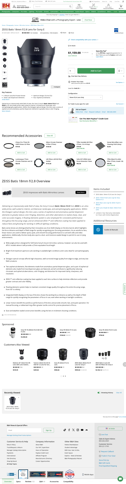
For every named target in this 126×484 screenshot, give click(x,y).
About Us (104, 1)
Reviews (30, 481)
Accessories (54, 481)
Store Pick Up (104, 460)
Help (111, 1)
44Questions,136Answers (49, 33)
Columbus (62, 14)
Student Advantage (71, 447)
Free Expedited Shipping (108, 466)
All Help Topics (12, 464)
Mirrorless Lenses (25, 25)
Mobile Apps (89, 474)
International (11, 456)
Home (3, 25)
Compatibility (68, 481)
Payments (10, 453)
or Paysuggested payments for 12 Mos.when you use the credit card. (109, 54)
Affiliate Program (41, 456)
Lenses (17, 25)
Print (72, 33)
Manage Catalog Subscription (16, 450)
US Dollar (112, 429)
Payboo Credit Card (42, 453)
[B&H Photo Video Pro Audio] (7, 6)
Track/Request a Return (14, 447)
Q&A (42, 481)
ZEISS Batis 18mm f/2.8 (37, 25)
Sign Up (48, 430)
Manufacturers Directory (44, 458)
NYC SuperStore (96, 1)
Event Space (69, 453)
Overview (8, 481)
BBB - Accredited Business (12, 474)
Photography (9, 25)
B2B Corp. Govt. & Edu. (72, 450)
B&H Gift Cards (104, 463)
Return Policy (11, 445)
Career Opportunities (43, 461)
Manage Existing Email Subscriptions (19, 435)
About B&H (39, 445)
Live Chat (117, 1)
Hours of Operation (42, 450)
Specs (18, 481)
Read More (80, 192)
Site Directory (11, 458)
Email (10, 430)
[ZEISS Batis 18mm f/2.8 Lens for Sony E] (36, 63)
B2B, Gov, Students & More (18, 1)
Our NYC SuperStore (42, 447)
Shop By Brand (12, 461)
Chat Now (88, 20)
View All (50, 136)
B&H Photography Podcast (73, 458)
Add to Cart (96, 70)
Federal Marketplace (71, 445)
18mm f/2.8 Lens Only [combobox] (76, 97)
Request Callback (107, 451)
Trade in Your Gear (108, 456)
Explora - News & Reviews (73, 456)
